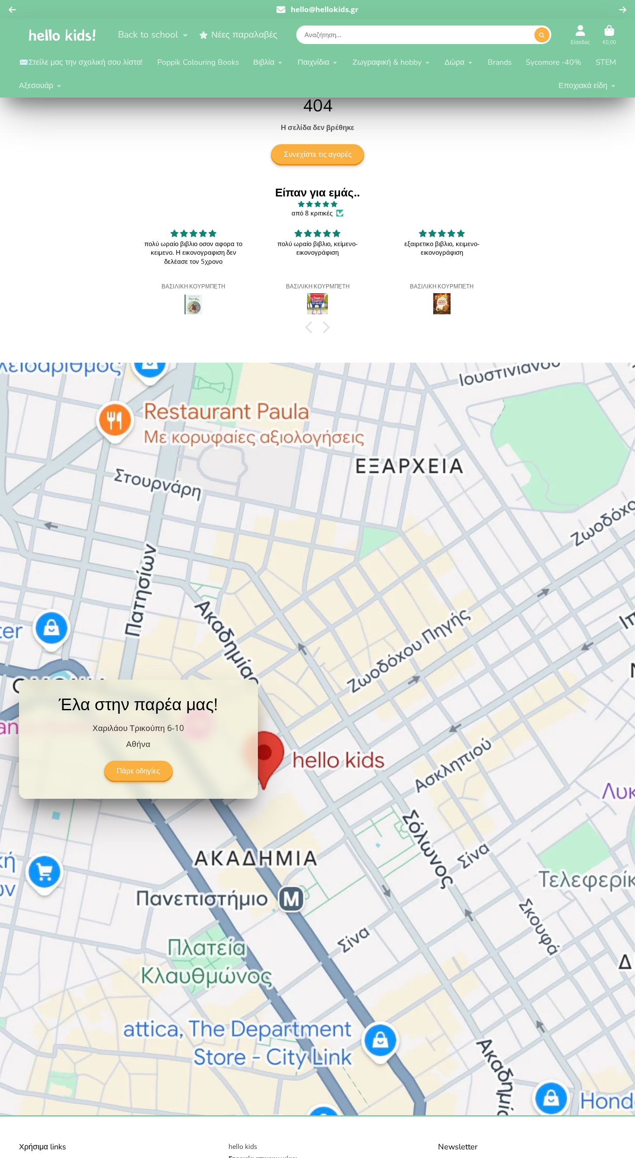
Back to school (148, 34)
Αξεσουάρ (36, 85)
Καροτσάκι (609, 35)
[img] (317, 204)
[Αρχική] (62, 35)
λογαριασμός (580, 35)
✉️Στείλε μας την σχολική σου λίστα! (81, 62)
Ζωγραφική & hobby (387, 62)
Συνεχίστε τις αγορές (318, 154)
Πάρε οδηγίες (138, 770)
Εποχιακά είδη (583, 85)
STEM (606, 62)
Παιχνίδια (313, 62)
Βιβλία (263, 62)
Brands (499, 62)
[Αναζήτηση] (541, 35)
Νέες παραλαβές (244, 34)
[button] (311, 327)
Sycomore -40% (553, 62)
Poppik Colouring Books (198, 62)
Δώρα (454, 62)
